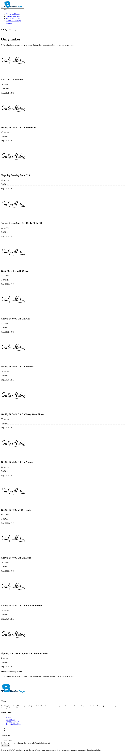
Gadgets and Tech (13, 16)
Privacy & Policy (12, 722)
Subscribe (5, 745)
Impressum (10, 720)
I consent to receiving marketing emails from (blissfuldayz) (27, 743)
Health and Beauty (13, 21)
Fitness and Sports (13, 14)
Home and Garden (13, 18)
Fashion (9, 23)
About (8, 717)
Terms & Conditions (14, 724)
